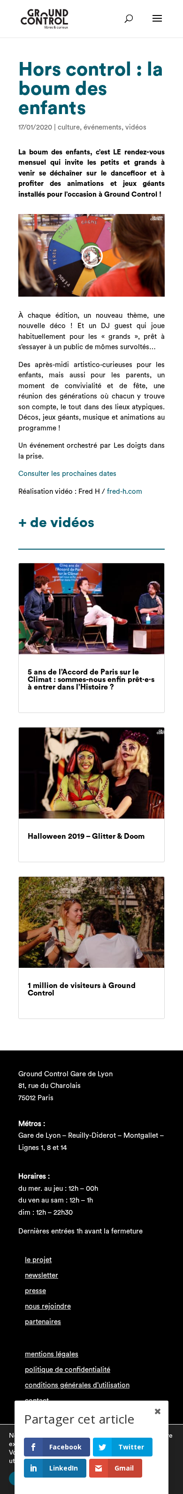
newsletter (41, 1275)
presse (35, 1291)
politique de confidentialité (67, 1369)
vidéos (135, 127)
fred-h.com (124, 491)
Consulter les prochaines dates (67, 473)
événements (103, 127)
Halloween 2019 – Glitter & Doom (86, 836)
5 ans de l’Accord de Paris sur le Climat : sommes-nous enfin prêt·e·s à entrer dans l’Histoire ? (91, 679)
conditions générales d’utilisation (77, 1385)
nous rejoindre (48, 1306)
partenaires (43, 1321)
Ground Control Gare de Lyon (65, 1074)
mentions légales (51, 1354)
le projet (38, 1260)
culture (69, 127)
